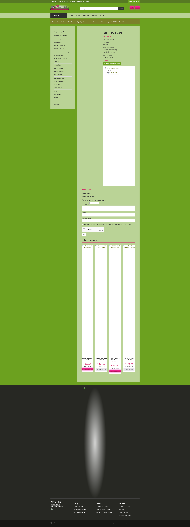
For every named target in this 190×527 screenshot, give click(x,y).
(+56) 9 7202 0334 (123, 512)
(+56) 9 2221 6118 (106, 509)
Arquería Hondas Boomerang (60, 52)
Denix (87, 362)
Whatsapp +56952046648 (80, 509)
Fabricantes (86, 15)
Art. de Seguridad (58, 55)
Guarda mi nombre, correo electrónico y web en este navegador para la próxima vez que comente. (107, 224)
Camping (55, 62)
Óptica (55, 97)
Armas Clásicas (57, 42)
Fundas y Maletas (58, 78)
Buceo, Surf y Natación (59, 58)
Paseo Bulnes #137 (78, 506)
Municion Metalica (58, 88)
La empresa (78, 15)
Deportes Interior (58, 75)
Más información (101, 369)
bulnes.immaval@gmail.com (80, 512)
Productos (56, 15)
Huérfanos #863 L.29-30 (102, 506)
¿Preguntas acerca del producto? (112, 63)
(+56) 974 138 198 (55, 505)
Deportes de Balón (58, 68)
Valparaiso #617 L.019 (124, 506)
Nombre (84, 212)
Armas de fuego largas (59, 45)
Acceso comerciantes (134, 1)
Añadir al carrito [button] (87, 369)
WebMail (54, 523)
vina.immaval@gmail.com (125, 515)
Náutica (55, 91)
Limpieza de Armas (58, 81)
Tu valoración (85, 204)
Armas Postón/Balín (58, 48)
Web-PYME (137, 524)
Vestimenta (56, 104)
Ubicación (94, 15)
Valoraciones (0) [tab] (86, 189)
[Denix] (113, 74)
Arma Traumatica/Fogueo (59, 35)
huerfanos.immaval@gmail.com (104, 512)
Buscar (121, 9)
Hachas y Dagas (114, 72)
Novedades (56, 94)
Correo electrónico (87, 218)
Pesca (55, 101)
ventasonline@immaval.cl (57, 506)
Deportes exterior (58, 71)
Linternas (56, 84)
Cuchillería (56, 65)
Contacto (101, 15)
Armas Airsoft (57, 39)
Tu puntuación (85, 203)
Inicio (72, 15)
